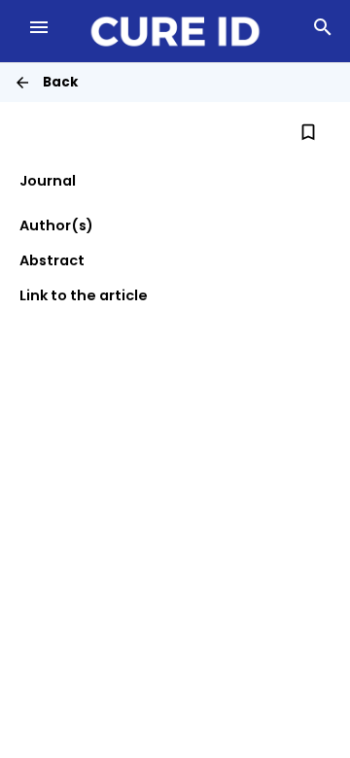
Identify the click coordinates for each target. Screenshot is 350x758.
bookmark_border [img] (308, 132)
